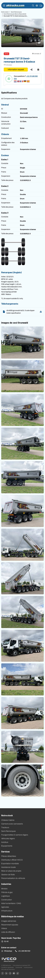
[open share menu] (32, 69)
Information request (16, 69)
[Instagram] (10, 973)
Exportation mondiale (10, 863)
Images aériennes (8, 921)
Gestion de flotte (8, 874)
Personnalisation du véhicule (13, 878)
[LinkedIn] (6, 973)
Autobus (4, 842)
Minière (4, 888)
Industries (6, 883)
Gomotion (12, 969)
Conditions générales (7, 967)
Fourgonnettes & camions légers (14, 834)
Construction (6, 899)
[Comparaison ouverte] (37, 5)
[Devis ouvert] (41, 6)
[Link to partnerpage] (9, 959)
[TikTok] (17, 973)
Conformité (18, 967)
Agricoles (5, 907)
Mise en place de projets (11, 871)
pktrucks (15, 5)
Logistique (5, 896)
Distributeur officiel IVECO (12, 859)
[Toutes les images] (40, 44)
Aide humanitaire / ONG (11, 903)
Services (5, 851)
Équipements (6, 846)
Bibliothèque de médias (12, 916)
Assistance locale (8, 867)
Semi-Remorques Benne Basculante (15, 14)
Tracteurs (5, 827)
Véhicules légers (8, 838)
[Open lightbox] (22, 342)
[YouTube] (14, 973)
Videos (4, 928)
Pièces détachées (8, 856)
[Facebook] (2, 973)
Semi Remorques (16, 12)
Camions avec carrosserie (12, 823)
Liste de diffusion (8, 932)
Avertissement (28, 967)
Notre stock (5, 12)
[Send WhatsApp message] (9, 78)
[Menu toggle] (4, 5)
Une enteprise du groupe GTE (21, 965)
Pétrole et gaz (7, 892)
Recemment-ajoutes (9, 924)
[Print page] (38, 69)
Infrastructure (6, 910)
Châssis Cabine (7, 820)
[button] (33, 5)
